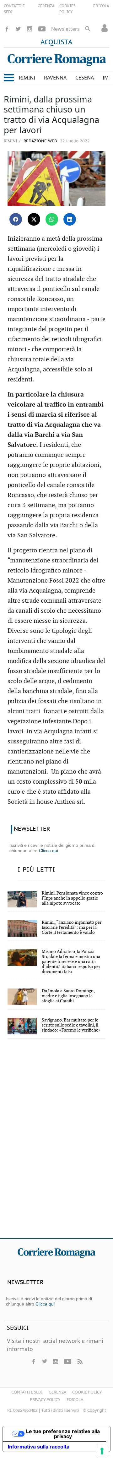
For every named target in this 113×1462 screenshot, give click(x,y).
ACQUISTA (56, 42)
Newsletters (65, 28)
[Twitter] (18, 29)
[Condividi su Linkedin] (69, 219)
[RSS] (80, 1361)
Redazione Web (39, 141)
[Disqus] (56, 1142)
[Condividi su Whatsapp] (51, 219)
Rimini (10, 141)
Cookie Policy (87, 1392)
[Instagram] (29, 29)
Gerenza (57, 1392)
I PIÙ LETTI (36, 869)
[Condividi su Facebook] (15, 219)
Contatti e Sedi (26, 1392)
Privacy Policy (45, 1399)
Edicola (75, 1399)
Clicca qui (48, 850)
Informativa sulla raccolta (38, 1446)
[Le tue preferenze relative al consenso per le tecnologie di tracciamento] (102, 1451)
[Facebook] (7, 29)
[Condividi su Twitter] (33, 219)
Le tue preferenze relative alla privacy (63, 1433)
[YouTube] (42, 29)
